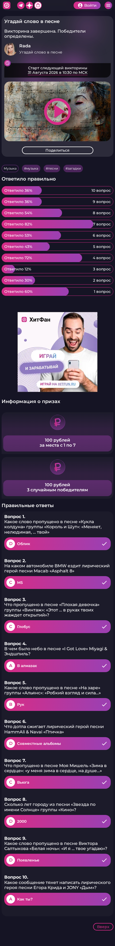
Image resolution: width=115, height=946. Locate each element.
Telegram (21, 5)
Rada (25, 45)
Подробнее (57, 70)
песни (53, 168)
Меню (108, 5)
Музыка (10, 168)
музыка (32, 168)
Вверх (103, 926)
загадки (74, 168)
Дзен (29, 5)
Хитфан (6, 5)
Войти (90, 5)
